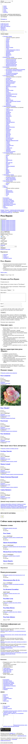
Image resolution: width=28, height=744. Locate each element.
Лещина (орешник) (10, 166)
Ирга (7, 87)
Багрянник (8, 112)
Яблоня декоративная (11, 179)
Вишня (7, 41)
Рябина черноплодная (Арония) (13, 101)
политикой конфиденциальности (9, 740)
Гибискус (8, 119)
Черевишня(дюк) (10, 51)
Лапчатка (8, 133)
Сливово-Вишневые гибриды (13, 49)
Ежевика (8, 85)
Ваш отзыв (3, 292)
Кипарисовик (9, 190)
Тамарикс (8, 149)
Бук (7, 156)
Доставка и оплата (7, 258)
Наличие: (3, 232)
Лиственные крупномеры (12, 73)
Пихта (7, 193)
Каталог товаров (4, 33)
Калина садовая (9, 90)
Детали (5, 255)
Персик (7, 46)
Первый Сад (12, 733)
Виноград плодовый (10, 81)
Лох (7, 168)
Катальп (8, 163)
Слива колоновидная (11, 63)
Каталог (7, 210)
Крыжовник (9, 95)
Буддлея (8, 117)
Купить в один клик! (5, 249)
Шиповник (8, 105)
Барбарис (8, 113)
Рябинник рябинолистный (12, 140)
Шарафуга (8, 53)
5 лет (3, 242)
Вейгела (8, 118)
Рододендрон (9, 139)
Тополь (7, 171)
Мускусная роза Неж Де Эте (11, 580)
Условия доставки (7, 698)
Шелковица (8, 54)
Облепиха (8, 98)
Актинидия (8, 78)
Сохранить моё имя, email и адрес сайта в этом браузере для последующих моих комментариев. (12, 309)
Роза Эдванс (7, 533)
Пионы (7, 183)
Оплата (5, 7)
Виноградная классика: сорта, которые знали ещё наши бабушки (15, 725)
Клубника (8, 92)
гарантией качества (21, 735)
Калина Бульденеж (10, 127)
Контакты (5, 12)
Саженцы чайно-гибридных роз (18, 507)
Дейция (8, 123)
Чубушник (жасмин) (10, 151)
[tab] (15, 254)
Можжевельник (9, 191)
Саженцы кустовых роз (13, 211)
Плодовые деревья (7, 36)
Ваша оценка (4, 290)
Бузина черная (9, 80)
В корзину (3, 247)
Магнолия (8, 134)
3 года (3, 236)
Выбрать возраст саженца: (7, 234)
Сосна (7, 194)
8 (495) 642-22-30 (4, 23)
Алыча (7, 40)
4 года (3, 239)
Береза (7, 155)
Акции (4, 6)
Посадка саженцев (7, 708)
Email (2, 306)
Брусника (8, 79)
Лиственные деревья (8, 152)
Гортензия (8, 120)
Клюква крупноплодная (11, 93)
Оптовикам (6, 697)
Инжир (7, 45)
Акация (8, 111)
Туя (7, 195)
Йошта (7, 89)
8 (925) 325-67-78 (4, 25)
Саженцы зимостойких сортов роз (8, 504)
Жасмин (8, 125)
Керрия (7, 128)
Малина (8, 97)
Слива (7, 48)
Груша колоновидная (11, 60)
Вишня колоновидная (11, 59)
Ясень (7, 173)
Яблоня (7, 56)
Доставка (5, 8)
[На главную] (4, 19)
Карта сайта (6, 700)
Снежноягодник (10, 145)
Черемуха (8, 172)
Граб (7, 158)
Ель (7, 189)
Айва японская (9, 109)
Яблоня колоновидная (11, 65)
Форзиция (8, 150)
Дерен (7, 124)
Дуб (7, 161)
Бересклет (8, 114)
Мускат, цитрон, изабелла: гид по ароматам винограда (13, 631)
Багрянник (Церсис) (10, 177)
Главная (2, 210)
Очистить (3, 245)
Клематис (8, 130)
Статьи (5, 10)
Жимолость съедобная (11, 86)
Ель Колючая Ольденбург (11, 589)
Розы (7, 184)
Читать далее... (4, 272)
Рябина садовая (9, 47)
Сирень (7, 142)
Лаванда (8, 131)
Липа (7, 167)
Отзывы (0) (5, 257)
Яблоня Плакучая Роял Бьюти (12, 551)
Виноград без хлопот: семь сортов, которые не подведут (14, 641)
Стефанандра (9, 147)
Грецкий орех (9, 160)
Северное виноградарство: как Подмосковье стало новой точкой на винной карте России (14, 653)
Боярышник (8, 116)
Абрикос (8, 38)
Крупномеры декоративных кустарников (15, 69)
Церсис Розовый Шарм (10, 542)
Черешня (8, 52)
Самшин (8, 141)
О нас (4, 9)
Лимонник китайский (11, 96)
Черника (8, 103)
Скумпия (8, 144)
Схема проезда (6, 668)
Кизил (7, 91)
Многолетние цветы (8, 180)
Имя (2, 303)
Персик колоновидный (11, 62)
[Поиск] (25, 32)
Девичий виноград (10, 122)
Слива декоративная (10, 178)
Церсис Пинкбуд (8, 561)
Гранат (7, 42)
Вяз (7, 157)
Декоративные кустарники (9, 106)
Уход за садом (6, 706)
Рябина (7, 169)
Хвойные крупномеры (11, 74)
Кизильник (8, 129)
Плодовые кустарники (8, 75)
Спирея (7, 146)
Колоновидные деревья (8, 57)
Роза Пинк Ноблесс (9, 607)
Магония (8, 135)
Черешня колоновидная (11, 64)
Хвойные (5, 187)
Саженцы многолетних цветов (17, 210)
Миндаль (8, 136)
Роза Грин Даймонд (9, 617)
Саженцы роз (4, 211)
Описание (5, 254)
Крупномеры (6, 67)
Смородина (8, 102)
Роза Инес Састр (8, 598)
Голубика (8, 84)
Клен (7, 165)
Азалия (7, 108)
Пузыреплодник (10, 138)
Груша (7, 43)
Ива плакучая (9, 162)
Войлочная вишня (10, 82)
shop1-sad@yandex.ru (5, 26)
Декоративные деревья (8, 174)
